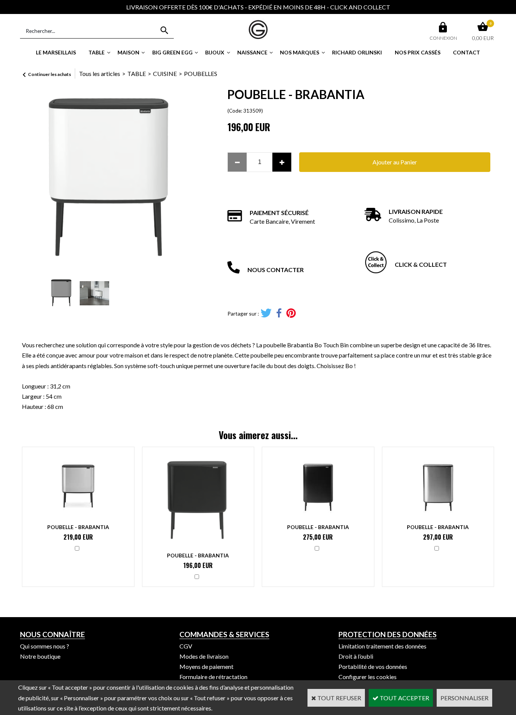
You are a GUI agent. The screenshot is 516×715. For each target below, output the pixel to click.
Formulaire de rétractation (213, 676)
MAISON (128, 52)
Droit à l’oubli (355, 656)
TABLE (96, 52)
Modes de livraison (204, 656)
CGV (185, 646)
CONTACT (466, 52)
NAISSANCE (252, 52)
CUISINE (165, 73)
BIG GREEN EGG (172, 52)
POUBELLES (200, 73)
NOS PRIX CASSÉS (417, 52)
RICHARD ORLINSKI (357, 52)
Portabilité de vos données (372, 666)
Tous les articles (99, 73)
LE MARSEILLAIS (56, 52)
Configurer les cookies (367, 676)
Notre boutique (40, 656)
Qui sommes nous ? (44, 646)
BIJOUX (214, 52)
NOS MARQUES (299, 52)
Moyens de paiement (206, 666)
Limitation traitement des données (382, 646)
